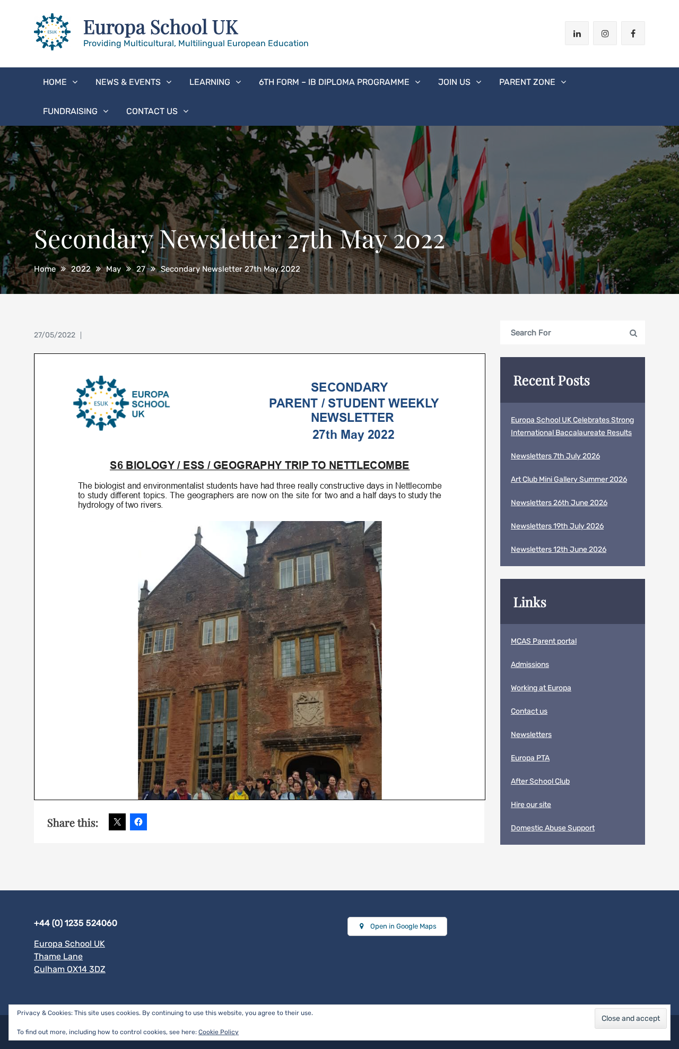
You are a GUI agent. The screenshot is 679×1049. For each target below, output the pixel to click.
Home (55, 82)
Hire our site (531, 804)
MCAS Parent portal (544, 641)
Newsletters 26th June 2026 (559, 502)
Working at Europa (541, 687)
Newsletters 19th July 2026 (557, 526)
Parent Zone (527, 82)
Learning (209, 82)
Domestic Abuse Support (553, 828)
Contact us (152, 111)
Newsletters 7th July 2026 (555, 456)
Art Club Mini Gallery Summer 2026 (569, 479)
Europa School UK (160, 26)
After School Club (540, 781)
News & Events (128, 82)
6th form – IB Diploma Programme (334, 82)
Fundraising (70, 111)
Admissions (530, 664)
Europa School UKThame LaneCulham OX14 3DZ (70, 956)
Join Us (454, 82)
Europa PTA (530, 757)
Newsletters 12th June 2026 (558, 549)
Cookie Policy (218, 1032)
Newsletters (531, 734)
